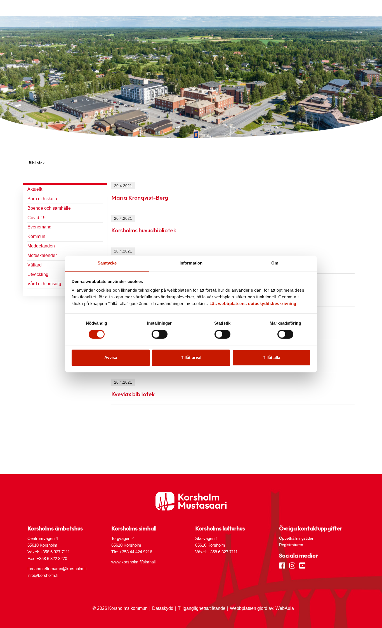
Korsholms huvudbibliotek (143, 230)
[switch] (160, 334)
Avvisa (110, 357)
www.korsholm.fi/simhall (133, 561)
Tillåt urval (191, 357)
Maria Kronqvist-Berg (139, 197)
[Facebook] (282, 565)
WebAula (284, 608)
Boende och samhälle (49, 208)
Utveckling (37, 274)
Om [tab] (274, 263)
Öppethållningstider (296, 538)
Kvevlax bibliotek (133, 394)
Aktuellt (34, 189)
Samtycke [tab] (107, 263)
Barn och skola (42, 198)
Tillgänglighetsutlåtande (201, 608)
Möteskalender (42, 255)
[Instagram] (292, 565)
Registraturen (291, 544)
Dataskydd (162, 608)
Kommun (36, 236)
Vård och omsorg (44, 283)
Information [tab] (191, 263)
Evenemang (39, 227)
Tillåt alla (271, 357)
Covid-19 (36, 217)
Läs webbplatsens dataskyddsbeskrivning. (253, 303)
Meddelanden (41, 246)
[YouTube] (302, 565)
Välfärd (34, 265)
